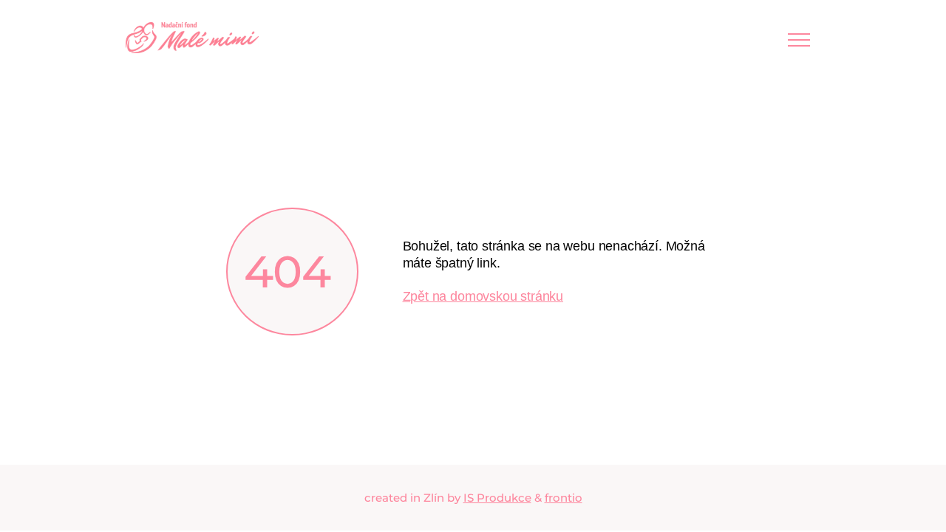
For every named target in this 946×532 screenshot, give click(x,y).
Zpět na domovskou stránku (483, 296)
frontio (563, 498)
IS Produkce (497, 498)
